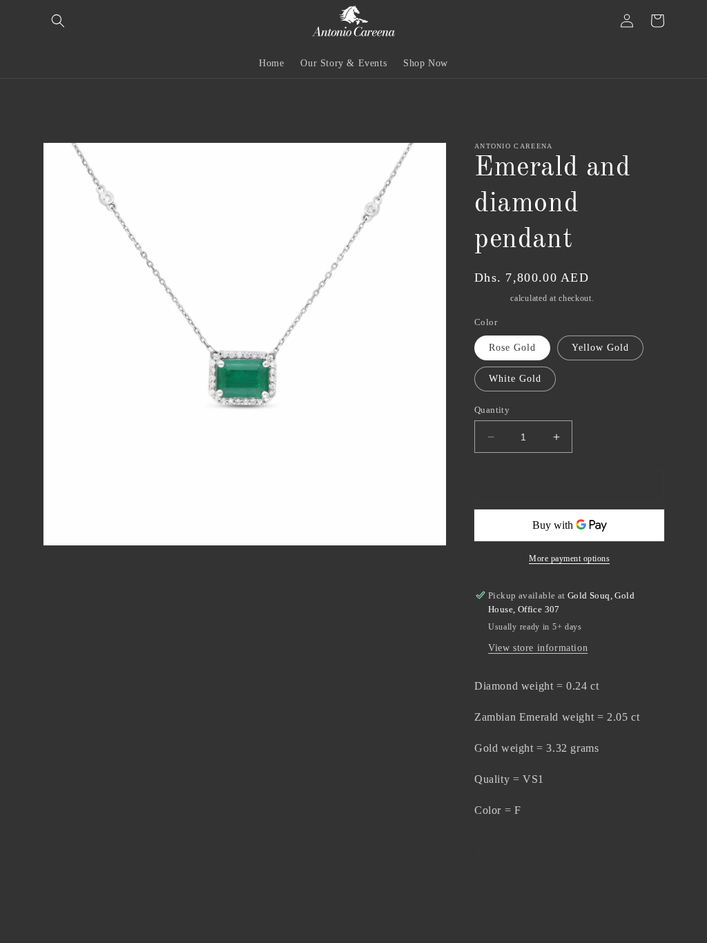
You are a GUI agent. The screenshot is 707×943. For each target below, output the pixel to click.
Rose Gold (512, 347)
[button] (58, 21)
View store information (538, 648)
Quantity (492, 410)
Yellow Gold (600, 347)
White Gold (515, 378)
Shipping (491, 298)
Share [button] (502, 853)
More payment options (569, 558)
